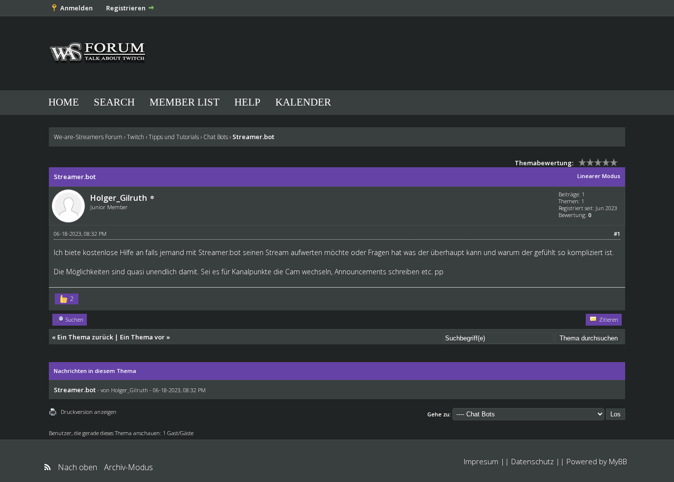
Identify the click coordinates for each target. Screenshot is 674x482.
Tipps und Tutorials (174, 137)
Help (247, 102)
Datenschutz (532, 461)
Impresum (481, 461)
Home (63, 102)
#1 (617, 233)
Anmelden (76, 8)
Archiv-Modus (128, 467)
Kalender (303, 102)
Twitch (135, 137)
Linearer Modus (598, 176)
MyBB (618, 461)
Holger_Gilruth (118, 197)
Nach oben (77, 467)
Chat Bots (215, 137)
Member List (185, 102)
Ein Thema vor (142, 337)
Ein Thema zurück (85, 337)
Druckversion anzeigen (88, 411)
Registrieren (126, 8)
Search (114, 102)
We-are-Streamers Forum (88, 137)
